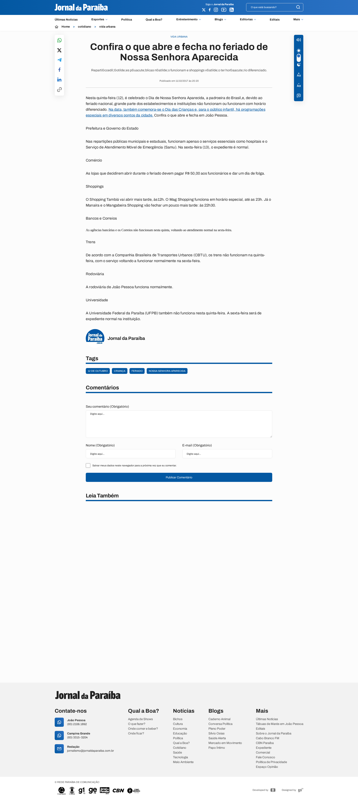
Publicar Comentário (179, 477)
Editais (275, 19)
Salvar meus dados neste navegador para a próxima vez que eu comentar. (134, 465)
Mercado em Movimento (225, 743)
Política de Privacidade (271, 762)
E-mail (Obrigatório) (197, 445)
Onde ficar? (136, 733)
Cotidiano (179, 747)
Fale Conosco (265, 757)
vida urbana (107, 26)
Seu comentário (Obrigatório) (107, 406)
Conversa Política (220, 724)
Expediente (263, 747)
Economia (180, 728)
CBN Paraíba (265, 743)
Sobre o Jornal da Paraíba (273, 733)
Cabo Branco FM (267, 738)
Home (66, 26)
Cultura (178, 724)
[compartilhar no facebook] (59, 70)
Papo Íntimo (216, 747)
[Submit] (298, 7)
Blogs (219, 19)
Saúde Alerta (217, 738)
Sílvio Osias (216, 733)
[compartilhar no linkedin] (59, 80)
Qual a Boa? (154, 19)
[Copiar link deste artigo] (59, 89)
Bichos (178, 719)
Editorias (246, 19)
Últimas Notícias (66, 19)
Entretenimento (187, 19)
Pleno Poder (216, 728)
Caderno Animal (219, 719)
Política (126, 19)
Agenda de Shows (140, 719)
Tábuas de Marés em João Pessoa (279, 724)
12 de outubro (98, 371)
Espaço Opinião (267, 766)
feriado (137, 371)
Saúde (177, 752)
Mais (296, 19)
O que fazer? (136, 724)
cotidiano (84, 26)
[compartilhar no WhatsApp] (59, 40)
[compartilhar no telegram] (59, 60)
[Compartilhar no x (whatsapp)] (59, 50)
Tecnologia (180, 757)
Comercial (263, 752)
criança (119, 371)
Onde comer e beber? (143, 728)
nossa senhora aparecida (167, 371)
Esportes (97, 19)
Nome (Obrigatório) (100, 445)
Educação (180, 733)
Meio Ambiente (183, 762)
